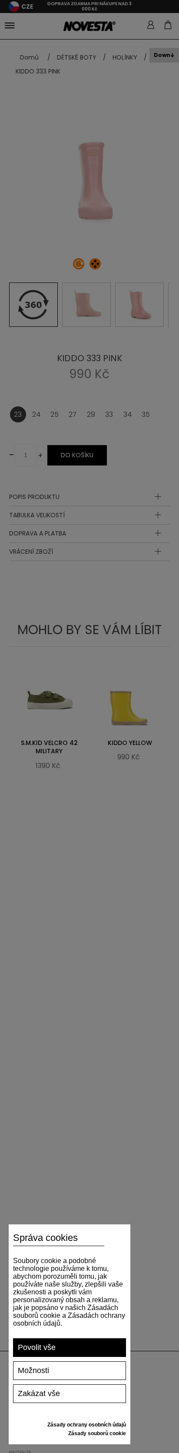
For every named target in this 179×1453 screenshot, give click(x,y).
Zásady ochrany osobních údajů (86, 1424)
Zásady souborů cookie (97, 1433)
